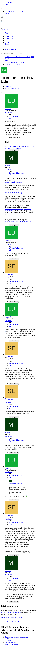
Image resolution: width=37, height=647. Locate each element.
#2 (10, 175)
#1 (10, 118)
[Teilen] (1, 92)
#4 (10, 283)
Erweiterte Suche (10, 49)
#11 (10, 580)
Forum (7, 46)
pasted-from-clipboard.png (13, 182)
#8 (10, 442)
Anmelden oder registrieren (14, 11)
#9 (10, 477)
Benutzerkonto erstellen (8, 617)
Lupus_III (8, 86)
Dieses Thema (9, 37)
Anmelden (19, 617)
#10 (10, 524)
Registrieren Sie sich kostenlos (11, 612)
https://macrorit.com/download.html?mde (18, 221)
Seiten (7, 44)
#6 (10, 365)
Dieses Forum (9, 38)
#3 (10, 250)
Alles (6, 33)
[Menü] (1, 8)
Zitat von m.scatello (15, 484)
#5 (10, 326)
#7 (10, 408)
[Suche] (1, 28)
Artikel (7, 42)
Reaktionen (8, 112)
